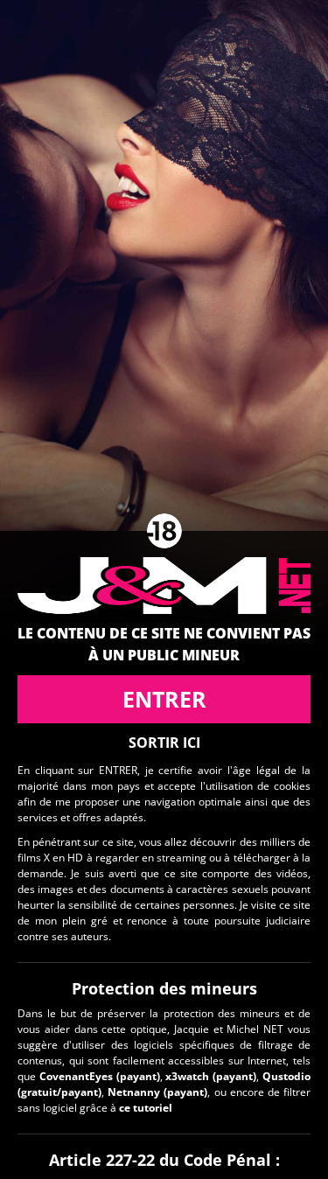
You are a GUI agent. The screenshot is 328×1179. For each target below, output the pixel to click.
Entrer (164, 699)
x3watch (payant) (210, 1076)
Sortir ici (164, 742)
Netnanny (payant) (157, 1092)
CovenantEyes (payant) (99, 1076)
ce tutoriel (145, 1107)
